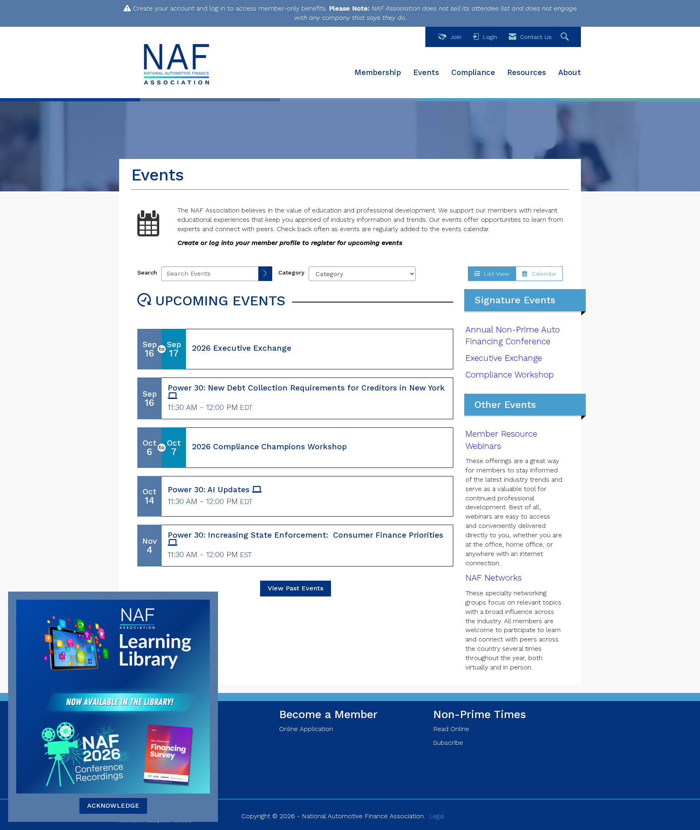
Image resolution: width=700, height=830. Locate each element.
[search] (265, 273)
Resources (526, 72)
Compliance (473, 72)
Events (426, 72)
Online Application (306, 729)
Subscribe (448, 742)
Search (147, 272)
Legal (436, 816)
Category (291, 272)
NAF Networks (493, 578)
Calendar (541, 273)
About (569, 72)
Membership (377, 72)
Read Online (451, 729)
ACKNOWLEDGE (113, 805)
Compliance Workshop (509, 375)
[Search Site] (566, 37)
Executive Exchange (503, 358)
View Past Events (295, 588)
